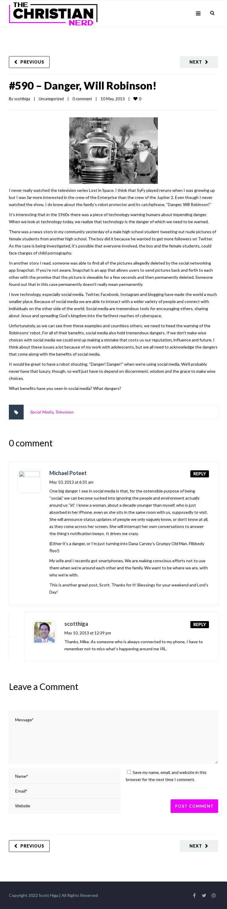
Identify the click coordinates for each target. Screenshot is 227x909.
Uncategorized (51, 98)
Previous (32, 61)
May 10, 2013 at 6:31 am (71, 482)
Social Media (41, 411)
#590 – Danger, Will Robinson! (83, 85)
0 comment (82, 98)
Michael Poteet (68, 473)
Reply (199, 473)
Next (195, 61)
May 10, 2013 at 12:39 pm (87, 633)
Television (64, 411)
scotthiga (22, 98)
